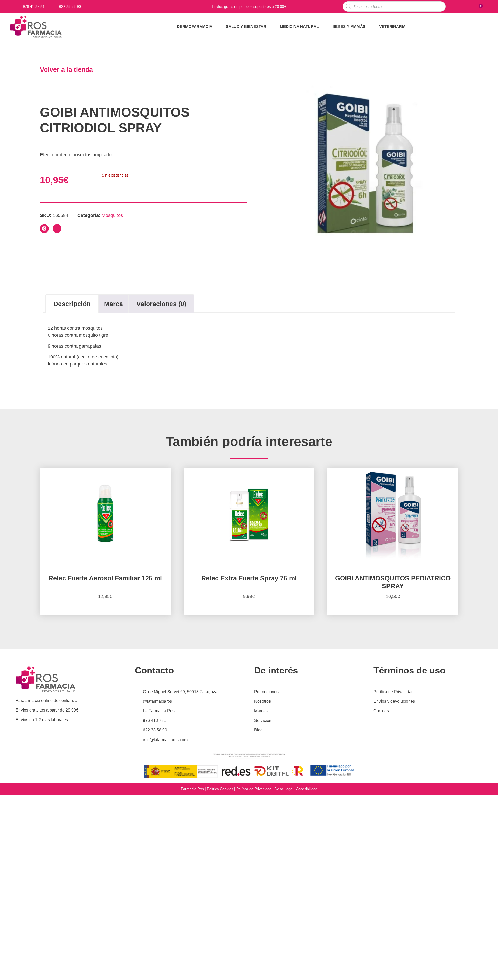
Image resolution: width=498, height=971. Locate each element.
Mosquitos (112, 215)
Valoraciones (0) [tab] (161, 303)
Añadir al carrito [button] (105, 614)
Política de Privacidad (254, 789)
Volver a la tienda (66, 69)
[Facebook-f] (57, 228)
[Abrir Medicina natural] (322, 27)
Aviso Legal (283, 789)
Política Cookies (220, 789)
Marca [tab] (113, 303)
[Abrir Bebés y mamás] (369, 27)
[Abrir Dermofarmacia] (216, 27)
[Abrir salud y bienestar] (270, 27)
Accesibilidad (306, 789)
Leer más (393, 614)
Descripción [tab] (72, 303)
